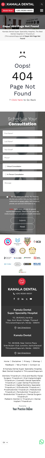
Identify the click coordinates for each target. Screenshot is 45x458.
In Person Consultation (15, 174)
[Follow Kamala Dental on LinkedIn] (22, 299)
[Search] (42, 4)
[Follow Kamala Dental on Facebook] (14, 299)
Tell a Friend (21, 365)
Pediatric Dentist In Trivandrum (19, 399)
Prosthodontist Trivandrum (16, 390)
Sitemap (36, 361)
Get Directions (24, 327)
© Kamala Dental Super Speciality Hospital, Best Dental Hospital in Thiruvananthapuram (23, 370)
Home (6, 361)
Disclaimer (16, 361)
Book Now (8, 10)
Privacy (27, 361)
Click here (17, 99)
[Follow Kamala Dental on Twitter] (26, 299)
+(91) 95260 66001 (24, 10)
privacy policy (24, 201)
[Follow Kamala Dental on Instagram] (18, 299)
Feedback (9, 365)
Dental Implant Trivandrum (27, 400)
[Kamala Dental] (22, 4)
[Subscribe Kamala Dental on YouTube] (31, 299)
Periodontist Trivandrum (28, 392)
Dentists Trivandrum (11, 376)
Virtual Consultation (14, 166)
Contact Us (35, 365)
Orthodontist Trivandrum (28, 387)
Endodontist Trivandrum (15, 394)
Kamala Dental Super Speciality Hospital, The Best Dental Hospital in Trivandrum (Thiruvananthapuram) (22, 34)
